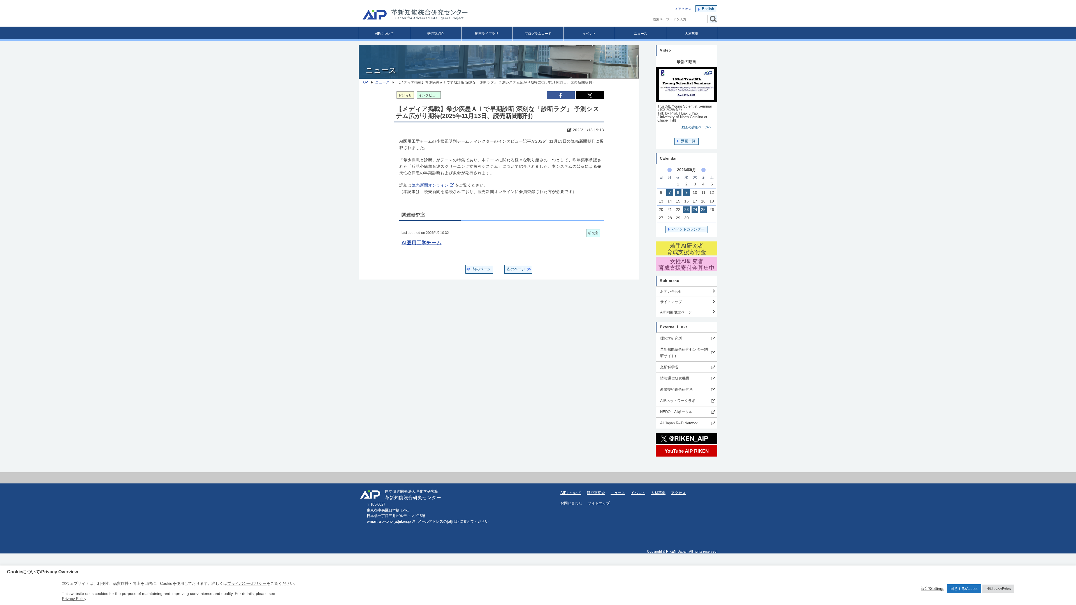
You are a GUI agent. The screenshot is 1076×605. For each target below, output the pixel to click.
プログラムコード (538, 33)
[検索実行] (713, 19)
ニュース (640, 33)
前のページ (481, 269)
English (708, 9)
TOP (364, 82)
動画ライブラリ (486, 33)
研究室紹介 (435, 33)
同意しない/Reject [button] (998, 588)
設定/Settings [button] (932, 588)
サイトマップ (671, 302)
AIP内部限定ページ (676, 312)
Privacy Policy (74, 598)
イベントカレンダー (688, 229)
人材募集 (691, 33)
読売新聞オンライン (430, 185)
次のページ (516, 269)
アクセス (684, 9)
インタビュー (429, 95)
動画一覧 (688, 141)
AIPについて (384, 33)
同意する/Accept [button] (964, 589)
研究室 (593, 233)
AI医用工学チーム (421, 242)
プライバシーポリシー (246, 583)
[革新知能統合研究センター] (440, 15)
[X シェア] (590, 95)
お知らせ (405, 95)
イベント (589, 33)
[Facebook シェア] (561, 95)
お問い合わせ (671, 291)
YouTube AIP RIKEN (687, 451)
